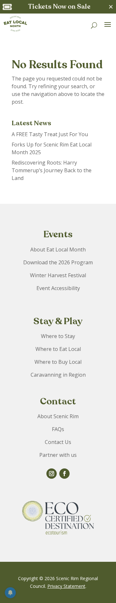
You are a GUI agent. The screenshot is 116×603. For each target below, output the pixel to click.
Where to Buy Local (58, 361)
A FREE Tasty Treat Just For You (50, 134)
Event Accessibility (58, 288)
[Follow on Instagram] (51, 473)
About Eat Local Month (58, 249)
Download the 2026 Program (58, 262)
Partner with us (58, 454)
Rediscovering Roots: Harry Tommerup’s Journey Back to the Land (52, 170)
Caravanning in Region (58, 374)
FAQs (58, 429)
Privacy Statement (66, 586)
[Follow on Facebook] (64, 473)
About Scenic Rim (58, 416)
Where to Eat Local (58, 349)
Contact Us (58, 442)
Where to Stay (58, 336)
